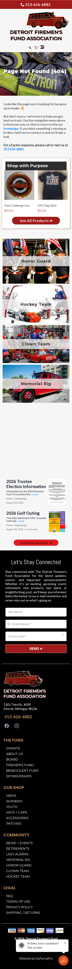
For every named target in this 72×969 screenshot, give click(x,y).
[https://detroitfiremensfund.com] (35, 20)
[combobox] (36, 636)
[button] (42, 47)
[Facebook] (7, 726)
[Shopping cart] (36, 47)
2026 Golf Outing (23, 513)
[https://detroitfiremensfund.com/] (23, 679)
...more (34, 494)
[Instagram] (17, 726)
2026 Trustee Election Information (26, 484)
